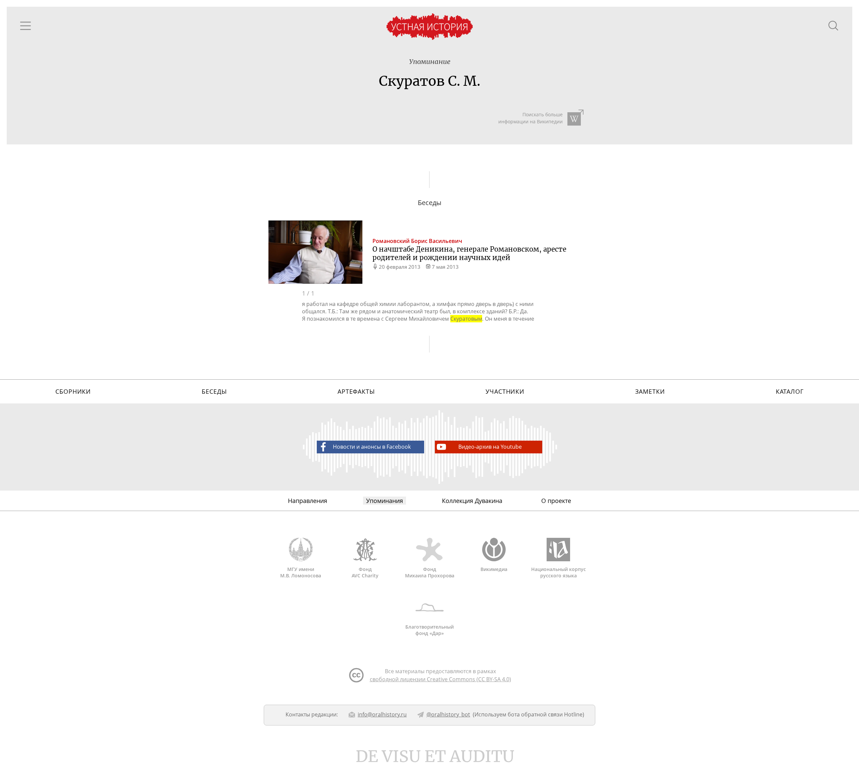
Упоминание (429, 61)
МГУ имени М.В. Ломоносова (300, 572)
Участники (505, 391)
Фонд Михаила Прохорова (429, 572)
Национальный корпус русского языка (558, 572)
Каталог (790, 391)
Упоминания (384, 501)
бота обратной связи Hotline (545, 714)
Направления (307, 501)
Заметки (650, 391)
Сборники (73, 391)
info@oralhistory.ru (382, 714)
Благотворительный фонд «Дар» (429, 630)
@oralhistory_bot (448, 714)
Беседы (214, 391)
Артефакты (356, 391)
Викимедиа (494, 569)
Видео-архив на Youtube (490, 446)
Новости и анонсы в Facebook (372, 446)
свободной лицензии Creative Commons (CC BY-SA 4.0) (440, 679)
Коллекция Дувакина (472, 501)
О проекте (556, 501)
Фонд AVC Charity (365, 572)
